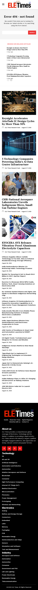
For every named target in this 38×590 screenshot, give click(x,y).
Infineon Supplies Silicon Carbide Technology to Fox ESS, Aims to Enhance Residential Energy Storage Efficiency (18, 258)
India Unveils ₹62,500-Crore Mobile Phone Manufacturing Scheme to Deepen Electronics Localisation (18, 313)
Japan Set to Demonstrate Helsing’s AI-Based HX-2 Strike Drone (17, 364)
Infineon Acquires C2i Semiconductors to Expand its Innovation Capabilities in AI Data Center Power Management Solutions (19, 303)
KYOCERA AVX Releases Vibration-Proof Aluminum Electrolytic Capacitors (19, 75)
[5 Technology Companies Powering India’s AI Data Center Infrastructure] (19, 143)
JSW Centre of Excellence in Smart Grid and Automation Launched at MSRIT (17, 331)
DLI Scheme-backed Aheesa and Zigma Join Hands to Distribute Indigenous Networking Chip (19, 293)
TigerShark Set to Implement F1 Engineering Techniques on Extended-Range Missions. (17, 355)
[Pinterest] (14, 448)
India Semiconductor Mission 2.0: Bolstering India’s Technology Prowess (17, 267)
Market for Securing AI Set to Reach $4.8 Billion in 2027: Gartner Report (18, 275)
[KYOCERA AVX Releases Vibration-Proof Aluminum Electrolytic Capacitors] (19, 227)
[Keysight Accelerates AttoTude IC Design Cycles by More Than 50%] (19, 103)
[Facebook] (4, 448)
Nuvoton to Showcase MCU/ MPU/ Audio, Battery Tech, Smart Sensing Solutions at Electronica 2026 (18, 284)
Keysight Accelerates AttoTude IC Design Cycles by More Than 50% (17, 49)
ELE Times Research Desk (12, 127)
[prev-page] (8, 80)
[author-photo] (3, 127)
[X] (20, 448)
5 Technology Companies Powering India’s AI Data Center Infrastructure (18, 57)
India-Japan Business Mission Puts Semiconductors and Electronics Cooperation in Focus (15, 322)
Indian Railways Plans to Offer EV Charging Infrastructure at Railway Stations (18, 379)
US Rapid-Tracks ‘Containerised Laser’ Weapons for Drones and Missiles (17, 339)
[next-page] (11, 80)
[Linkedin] (9, 448)
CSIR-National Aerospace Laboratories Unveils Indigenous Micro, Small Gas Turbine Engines (19, 66)
